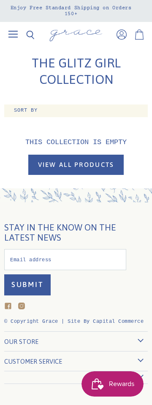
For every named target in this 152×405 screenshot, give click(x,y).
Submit (27, 284)
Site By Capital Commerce (106, 322)
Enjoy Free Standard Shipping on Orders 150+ (71, 11)
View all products (76, 164)
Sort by (26, 110)
